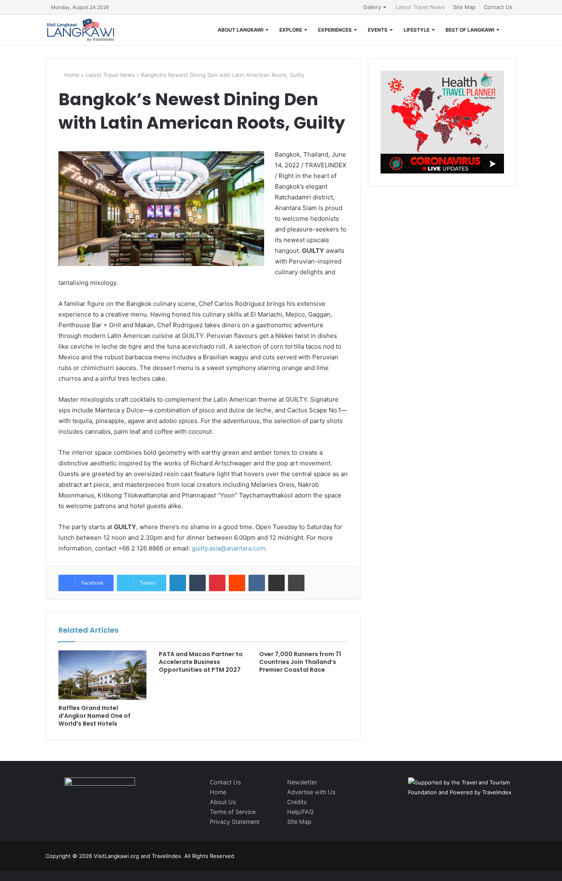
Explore (290, 30)
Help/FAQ (300, 811)
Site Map (464, 7)
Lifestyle (417, 30)
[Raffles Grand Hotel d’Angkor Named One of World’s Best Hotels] (102, 675)
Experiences (335, 30)
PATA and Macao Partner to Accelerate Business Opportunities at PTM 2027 (201, 662)
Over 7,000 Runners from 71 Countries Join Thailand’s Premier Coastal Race (300, 662)
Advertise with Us (311, 792)
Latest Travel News (420, 7)
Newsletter (302, 782)
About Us (223, 801)
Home (71, 75)
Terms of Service (232, 811)
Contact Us (498, 7)
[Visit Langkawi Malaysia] (81, 30)
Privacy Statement (235, 821)
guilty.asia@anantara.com (228, 548)
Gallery (372, 7)
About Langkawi (240, 30)
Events (378, 30)
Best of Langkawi (470, 30)
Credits (297, 801)
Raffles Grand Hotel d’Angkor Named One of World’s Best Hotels (94, 716)
